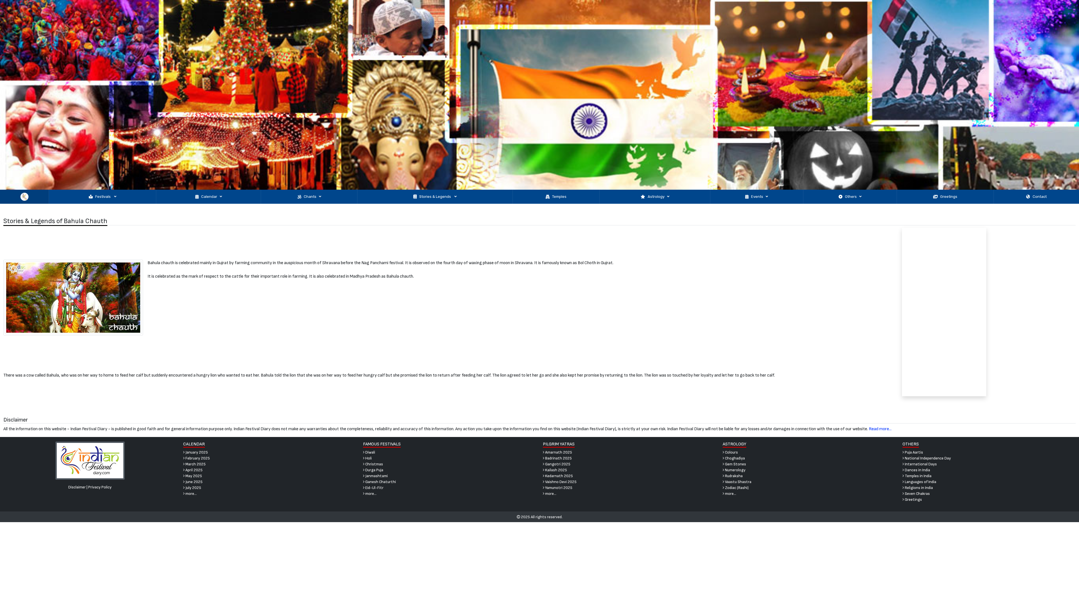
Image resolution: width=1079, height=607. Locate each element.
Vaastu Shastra (737, 481)
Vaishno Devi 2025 (560, 481)
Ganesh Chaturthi (380, 481)
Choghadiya (734, 458)
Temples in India (917, 476)
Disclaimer (77, 487)
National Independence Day (927, 458)
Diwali (369, 452)
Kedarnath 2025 (558, 476)
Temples (559, 196)
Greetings (948, 196)
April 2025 (194, 470)
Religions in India (918, 487)
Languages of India (920, 481)
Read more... (880, 429)
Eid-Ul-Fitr (374, 487)
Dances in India (917, 470)
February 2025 (197, 458)
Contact (1040, 196)
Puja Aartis (913, 452)
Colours (731, 452)
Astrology (656, 196)
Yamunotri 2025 (558, 487)
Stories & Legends (435, 196)
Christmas (373, 464)
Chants (310, 196)
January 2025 (196, 452)
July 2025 (193, 487)
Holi (368, 458)
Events (757, 196)
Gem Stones (735, 464)
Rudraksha (733, 476)
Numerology (734, 470)
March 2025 (195, 464)
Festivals (103, 196)
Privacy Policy (100, 487)
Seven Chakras (917, 493)
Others (851, 196)
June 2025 (194, 481)
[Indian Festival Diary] (90, 460)
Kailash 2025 (555, 470)
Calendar (209, 196)
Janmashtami (376, 476)
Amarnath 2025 (558, 452)
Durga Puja (373, 470)
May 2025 (193, 476)
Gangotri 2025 (557, 464)
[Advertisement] (404, 242)
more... (191, 493)
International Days (920, 464)
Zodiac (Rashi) (736, 487)
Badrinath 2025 (558, 458)
